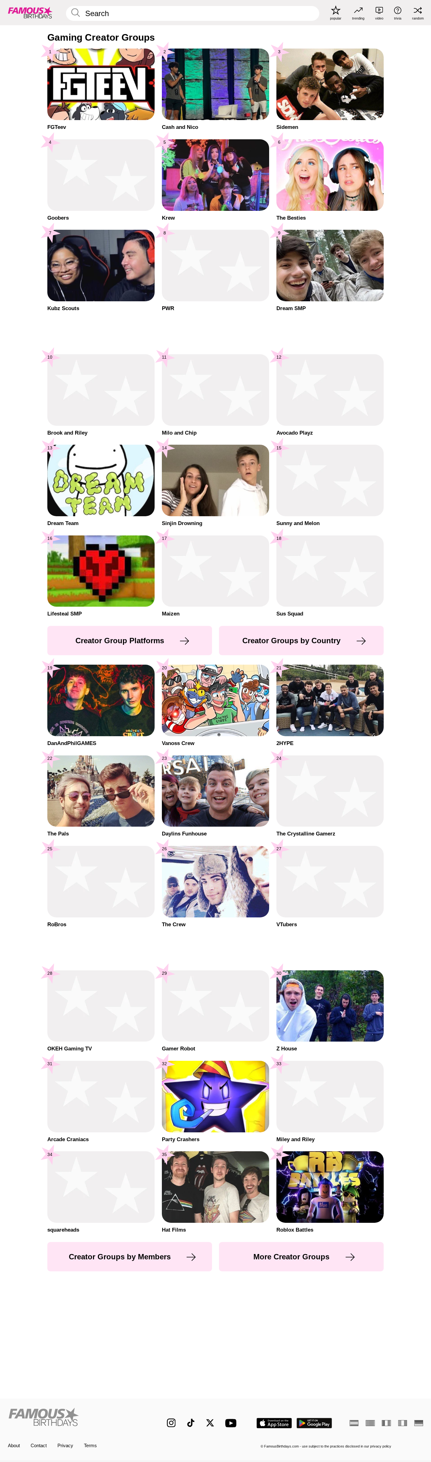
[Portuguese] (370, 1423)
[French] (386, 1423)
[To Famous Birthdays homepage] (30, 12)
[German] (418, 1423)
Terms (90, 1445)
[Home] (75, 1418)
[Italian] (402, 1423)
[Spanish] (354, 1423)
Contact (39, 1445)
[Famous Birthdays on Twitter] (210, 1423)
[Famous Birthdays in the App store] (274, 1423)
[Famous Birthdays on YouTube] (232, 1423)
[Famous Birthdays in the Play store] (314, 1423)
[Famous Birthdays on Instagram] (171, 1423)
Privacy (65, 1445)
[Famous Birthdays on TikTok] (190, 1423)
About (14, 1445)
